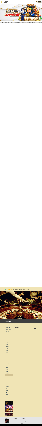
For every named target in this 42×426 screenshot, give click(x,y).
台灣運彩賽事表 (7, 346)
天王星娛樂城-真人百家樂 (8, 327)
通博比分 (7, 394)
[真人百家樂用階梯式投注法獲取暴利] (9, 403)
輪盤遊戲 (24, 289)
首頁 (13, 289)
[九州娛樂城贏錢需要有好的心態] (9, 410)
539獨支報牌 (7, 363)
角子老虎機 (7, 392)
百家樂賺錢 (7, 386)
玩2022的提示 (17, 327)
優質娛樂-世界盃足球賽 (8, 329)
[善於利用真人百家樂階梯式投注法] (9, 407)
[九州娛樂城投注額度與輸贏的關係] (9, 414)
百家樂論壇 (7, 342)
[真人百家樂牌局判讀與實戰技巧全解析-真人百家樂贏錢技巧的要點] (8, 289)
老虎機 (7, 348)
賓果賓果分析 (7, 350)
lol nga (7, 365)
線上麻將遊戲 (7, 371)
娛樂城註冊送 (7, 373)
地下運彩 (7, 369)
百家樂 (7, 344)
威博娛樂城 (7, 331)
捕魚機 (7, 352)
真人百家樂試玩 (17, 289)
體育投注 (7, 384)
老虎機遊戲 (20, 289)
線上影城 (28, 289)
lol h (6, 388)
